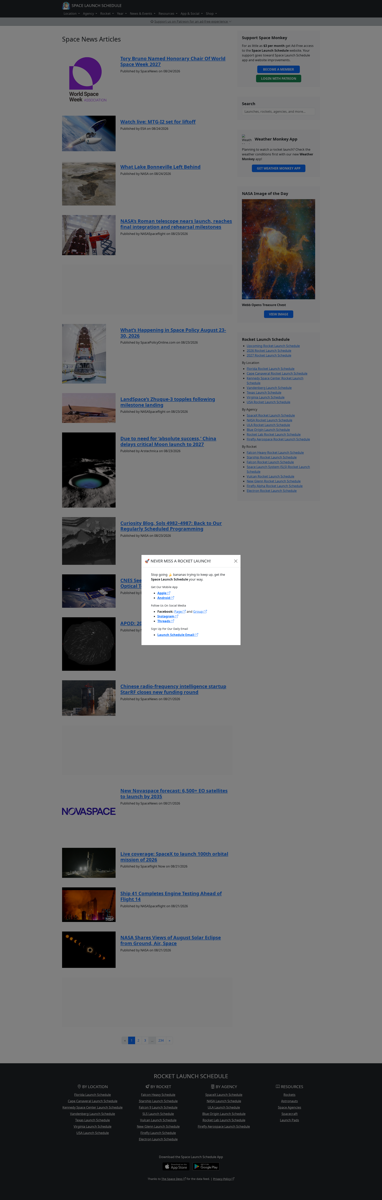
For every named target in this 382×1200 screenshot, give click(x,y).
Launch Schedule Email (176, 635)
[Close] (236, 561)
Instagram (166, 616)
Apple (162, 593)
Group (198, 611)
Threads (164, 621)
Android (164, 598)
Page (178, 611)
